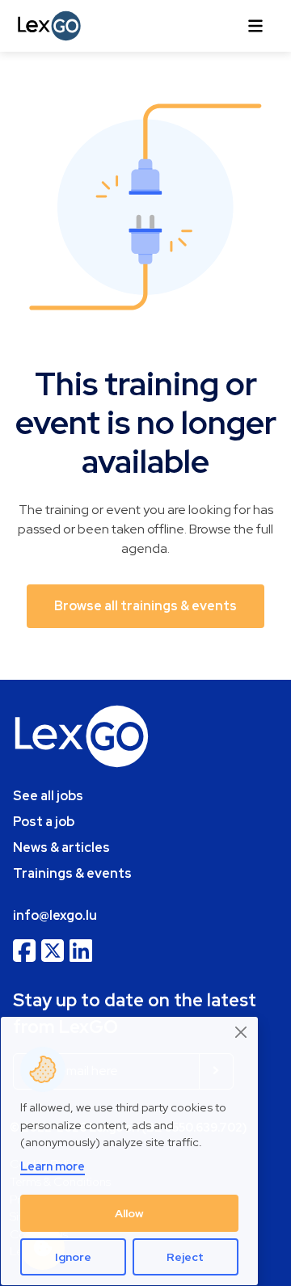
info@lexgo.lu (55, 915)
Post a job (43, 821)
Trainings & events (72, 873)
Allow (129, 1213)
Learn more (52, 1166)
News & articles (61, 847)
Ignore (73, 1257)
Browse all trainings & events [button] (145, 605)
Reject (185, 1257)
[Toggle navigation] (255, 26)
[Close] (242, 1031)
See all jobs (48, 795)
